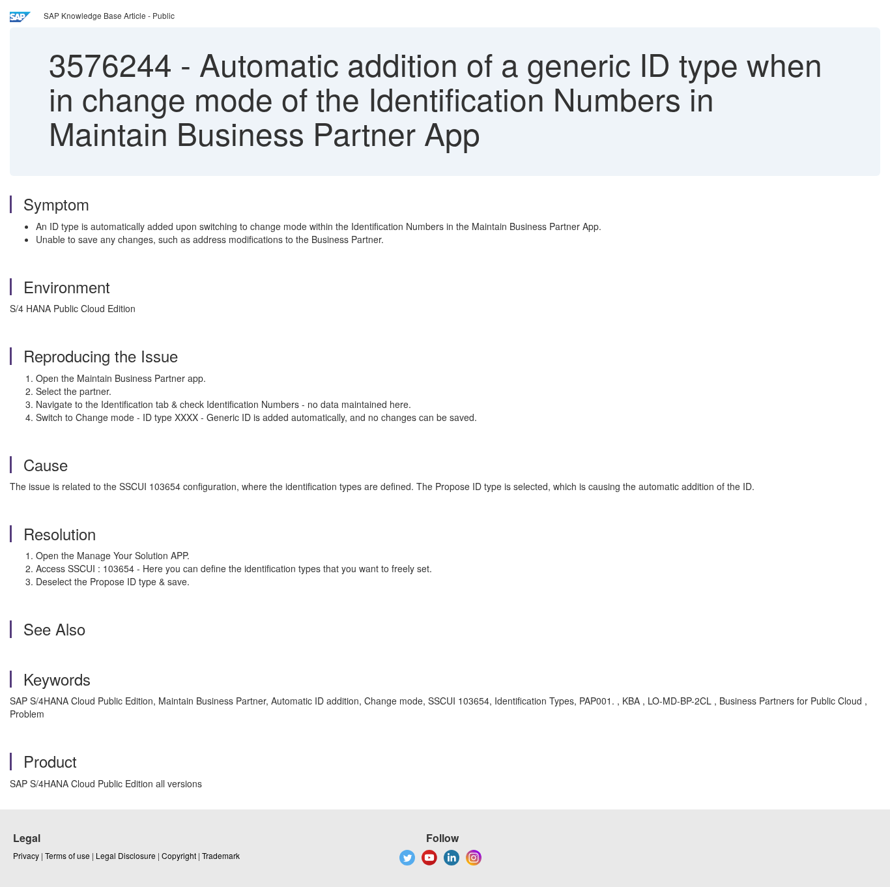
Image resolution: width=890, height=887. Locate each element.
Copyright (179, 855)
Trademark (221, 855)
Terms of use (67, 855)
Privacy (26, 855)
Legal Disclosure (126, 855)
